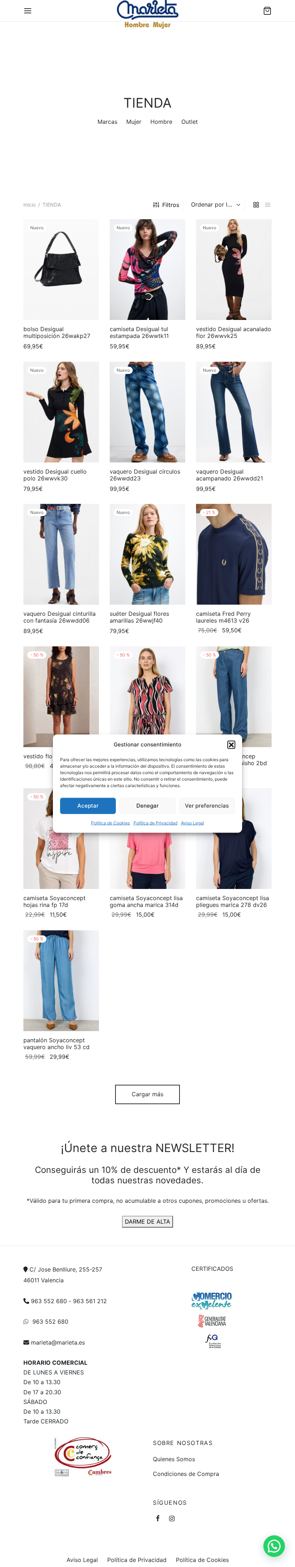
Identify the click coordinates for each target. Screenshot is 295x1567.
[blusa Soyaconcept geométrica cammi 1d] (147, 696)
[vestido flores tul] (61, 696)
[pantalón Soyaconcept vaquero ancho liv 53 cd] (61, 980)
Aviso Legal (192, 822)
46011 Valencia (43, 1280)
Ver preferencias (207, 805)
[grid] (256, 204)
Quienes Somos (174, 1459)
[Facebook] (158, 1519)
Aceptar (88, 805)
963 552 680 (49, 1301)
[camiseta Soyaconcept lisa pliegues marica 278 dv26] (234, 838)
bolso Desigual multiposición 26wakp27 (56, 332)
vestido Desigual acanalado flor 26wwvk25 (233, 332)
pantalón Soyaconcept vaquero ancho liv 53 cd (56, 1044)
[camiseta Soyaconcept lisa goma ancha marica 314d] (147, 838)
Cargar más (147, 1094)
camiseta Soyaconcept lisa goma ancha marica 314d (146, 901)
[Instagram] (171, 1519)
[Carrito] (267, 10)
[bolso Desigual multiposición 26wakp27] (61, 269)
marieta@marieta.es (58, 1342)
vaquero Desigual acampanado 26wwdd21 (229, 475)
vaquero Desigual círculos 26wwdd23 (145, 475)
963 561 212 (90, 1301)
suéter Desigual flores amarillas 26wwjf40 (139, 617)
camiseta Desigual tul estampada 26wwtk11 (139, 332)
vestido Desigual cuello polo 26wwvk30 (55, 475)
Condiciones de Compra (186, 1473)
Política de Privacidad (155, 822)
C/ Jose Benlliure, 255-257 (66, 1269)
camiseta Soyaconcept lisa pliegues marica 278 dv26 (232, 901)
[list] (268, 204)
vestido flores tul (46, 756)
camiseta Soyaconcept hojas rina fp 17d (54, 901)
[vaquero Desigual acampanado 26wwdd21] (234, 412)
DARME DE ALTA (147, 1221)
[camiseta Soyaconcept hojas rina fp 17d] (61, 838)
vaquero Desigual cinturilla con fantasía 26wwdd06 (59, 617)
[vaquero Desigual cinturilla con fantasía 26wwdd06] (61, 554)
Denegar (147, 805)
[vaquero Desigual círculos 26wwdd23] (147, 412)
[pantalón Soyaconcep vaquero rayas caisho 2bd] (234, 696)
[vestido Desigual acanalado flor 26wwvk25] (234, 269)
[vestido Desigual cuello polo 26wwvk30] (61, 412)
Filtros (170, 204)
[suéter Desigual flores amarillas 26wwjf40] (147, 554)
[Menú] (27, 10)
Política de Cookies (110, 822)
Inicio (29, 205)
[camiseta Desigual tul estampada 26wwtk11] (147, 269)
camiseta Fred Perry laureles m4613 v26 (223, 617)
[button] (231, 744)
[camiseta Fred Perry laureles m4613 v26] (234, 554)
